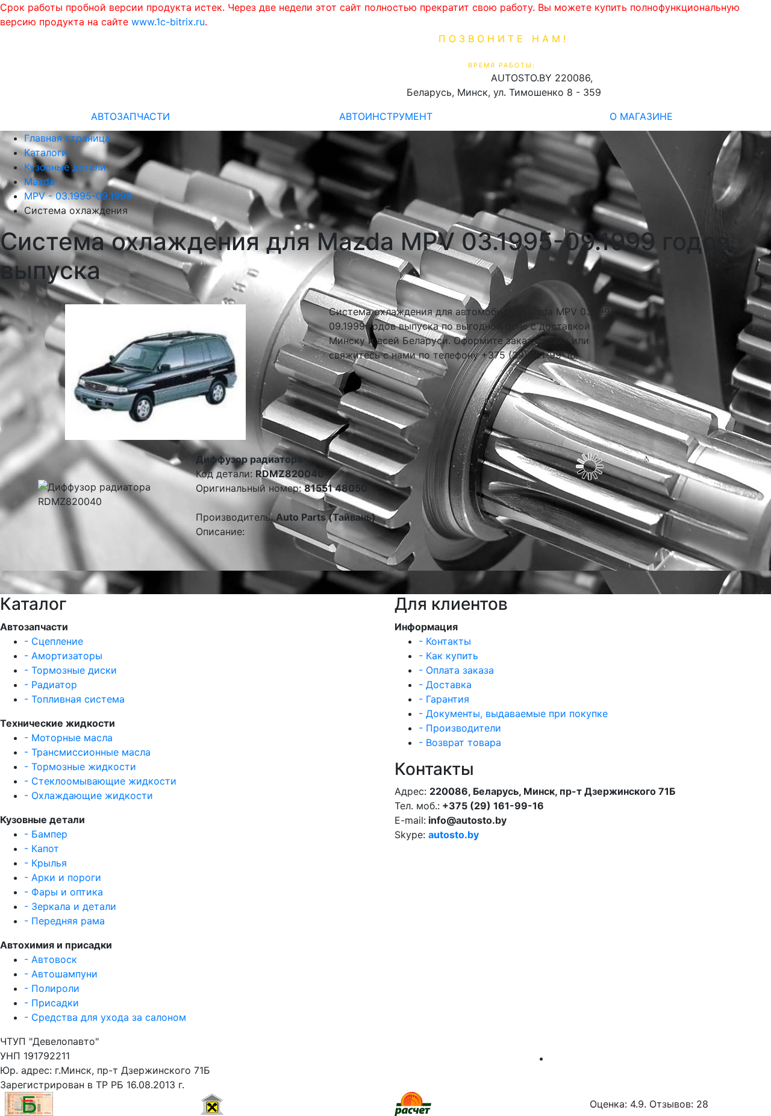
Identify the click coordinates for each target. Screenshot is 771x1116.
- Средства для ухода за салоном (105, 1017)
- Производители (460, 728)
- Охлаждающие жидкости (88, 795)
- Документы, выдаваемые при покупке (513, 713)
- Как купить (448, 656)
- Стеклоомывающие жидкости (100, 781)
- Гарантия (444, 699)
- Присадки (51, 1003)
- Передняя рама (64, 921)
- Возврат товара (460, 742)
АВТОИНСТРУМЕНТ (385, 116)
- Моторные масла (68, 738)
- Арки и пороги (62, 877)
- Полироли (52, 988)
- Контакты (445, 641)
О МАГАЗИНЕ (641, 116)
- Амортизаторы (63, 656)
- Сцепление (53, 641)
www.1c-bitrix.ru (168, 22)
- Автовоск (50, 959)
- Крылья (45, 863)
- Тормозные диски (70, 670)
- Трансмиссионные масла (87, 752)
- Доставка (445, 685)
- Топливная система (74, 699)
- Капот (41, 848)
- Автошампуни (61, 974)
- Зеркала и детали (70, 906)
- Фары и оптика (63, 892)
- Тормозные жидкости (80, 766)
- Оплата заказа (456, 670)
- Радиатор (50, 685)
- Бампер (45, 834)
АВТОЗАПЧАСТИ (130, 116)
